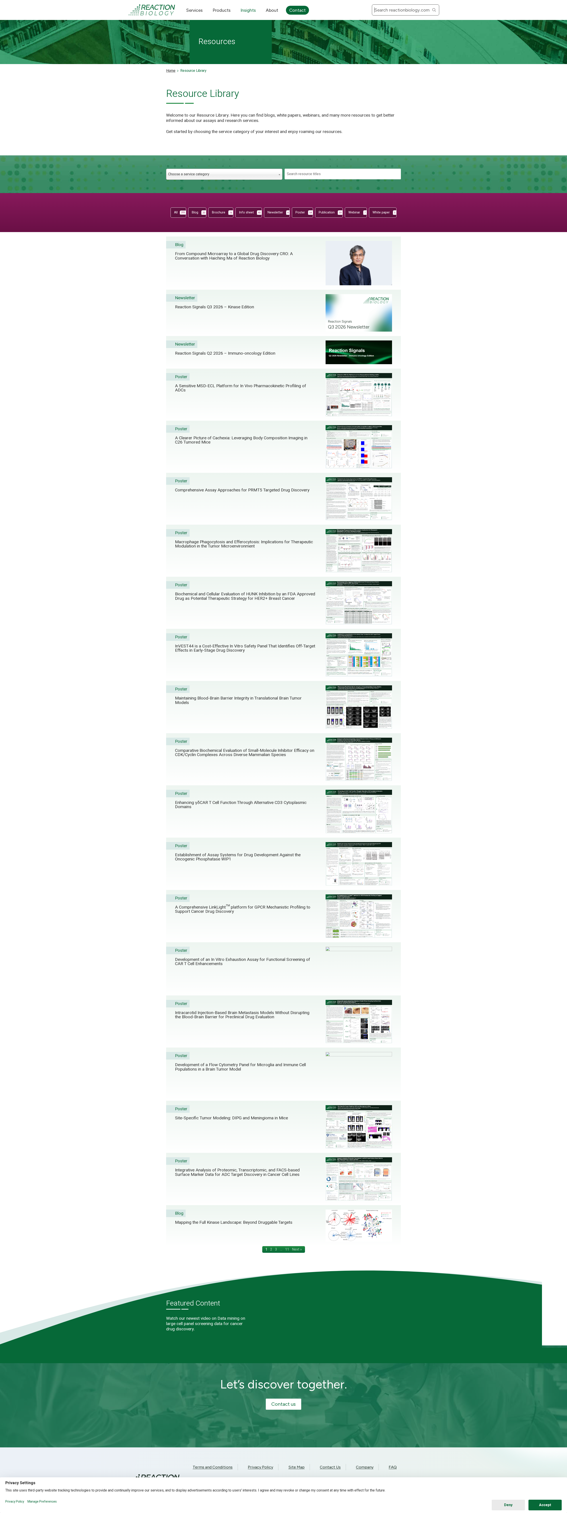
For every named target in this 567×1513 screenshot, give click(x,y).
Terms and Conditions (213, 1467)
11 (287, 1249)
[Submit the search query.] (434, 10)
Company (364, 1467)
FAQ (393, 1467)
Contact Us (330, 1467)
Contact (297, 10)
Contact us (283, 1404)
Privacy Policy (260, 1467)
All (179, 212)
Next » (297, 1249)
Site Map (296, 1467)
